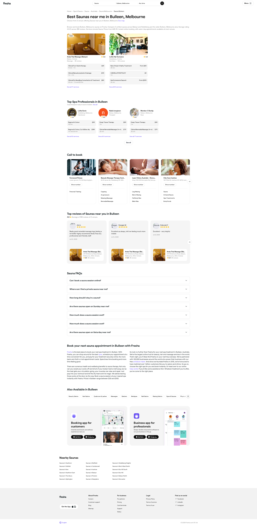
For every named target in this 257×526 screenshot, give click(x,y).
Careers (90, 499)
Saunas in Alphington (65, 479)
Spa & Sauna (78, 11)
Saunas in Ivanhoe (91, 469)
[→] (189, 181)
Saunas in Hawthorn (65, 463)
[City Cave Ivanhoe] (175, 181)
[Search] (162, 3)
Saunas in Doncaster (118, 479)
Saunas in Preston (91, 476)
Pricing (119, 502)
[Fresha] (7, 3)
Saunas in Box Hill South (119, 469)
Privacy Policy (150, 499)
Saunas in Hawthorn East (67, 472)
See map (121, 21)
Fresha (69, 352)
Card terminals (121, 505)
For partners (121, 499)
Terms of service (151, 502)
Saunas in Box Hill (117, 472)
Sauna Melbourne (105, 11)
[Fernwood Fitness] (81, 181)
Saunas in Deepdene (92, 479)
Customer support (94, 502)
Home (69, 11)
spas (100, 354)
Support (119, 508)
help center (134, 369)
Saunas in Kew (63, 469)
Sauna (87, 11)
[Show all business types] (188, 396)
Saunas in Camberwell (93, 466)
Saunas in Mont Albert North (121, 466)
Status (119, 512)
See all (128, 142)
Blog (89, 505)
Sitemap (90, 508)
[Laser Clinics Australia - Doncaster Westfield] (144, 181)
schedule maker (139, 362)
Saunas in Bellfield (91, 463)
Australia (94, 11)
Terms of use (150, 505)
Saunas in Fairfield (64, 466)
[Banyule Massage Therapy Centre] (112, 181)
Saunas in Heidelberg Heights (121, 463)
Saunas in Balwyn (91, 472)
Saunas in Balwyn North (119, 476)
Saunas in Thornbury (65, 476)
